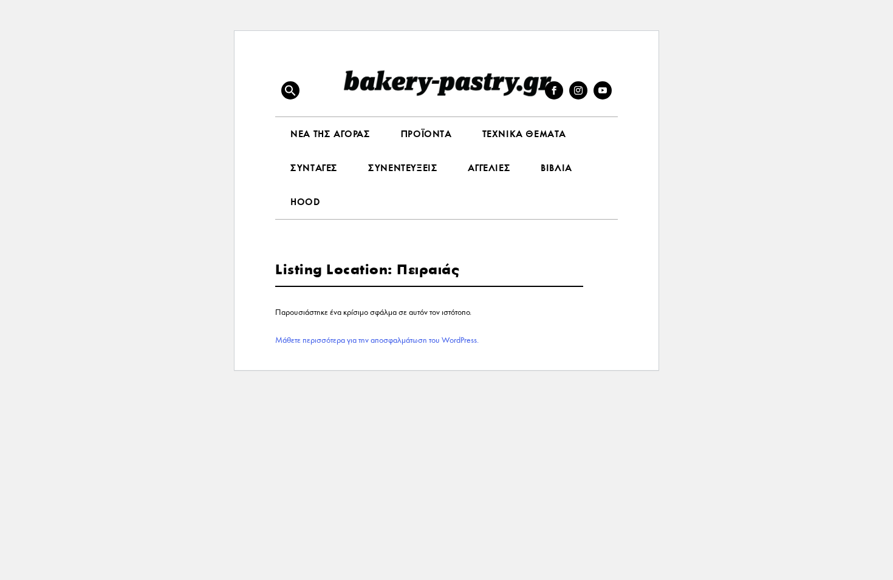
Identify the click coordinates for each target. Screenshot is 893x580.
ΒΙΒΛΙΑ (556, 168)
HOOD (305, 201)
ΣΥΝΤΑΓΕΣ (314, 168)
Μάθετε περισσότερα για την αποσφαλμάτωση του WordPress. (377, 340)
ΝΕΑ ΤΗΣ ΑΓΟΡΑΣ (330, 134)
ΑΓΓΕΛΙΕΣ (489, 168)
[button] (290, 90)
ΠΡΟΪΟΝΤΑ (426, 134)
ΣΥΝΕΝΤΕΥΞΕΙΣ (402, 168)
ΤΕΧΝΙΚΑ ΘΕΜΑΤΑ (524, 134)
